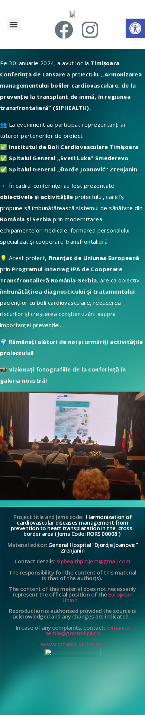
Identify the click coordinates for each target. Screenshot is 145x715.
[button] (13, 24)
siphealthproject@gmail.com (93, 561)
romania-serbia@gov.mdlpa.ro (87, 630)
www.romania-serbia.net (72, 644)
